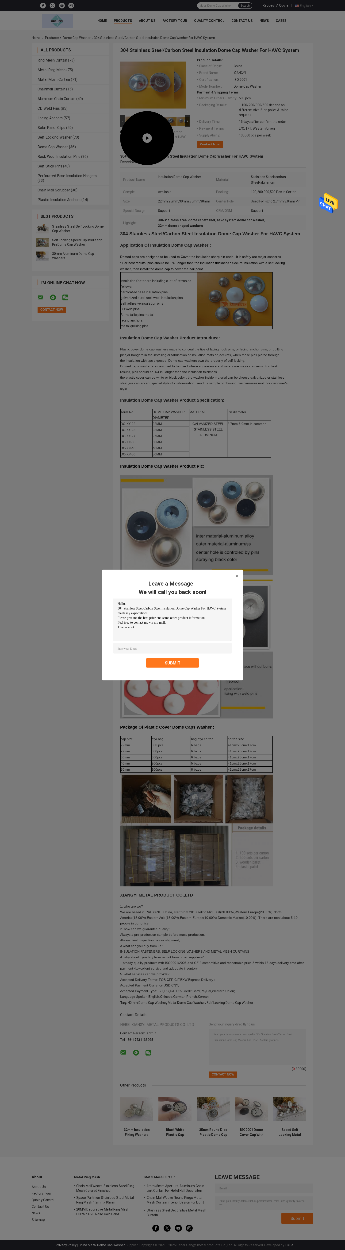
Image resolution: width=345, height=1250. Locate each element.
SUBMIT (172, 662)
